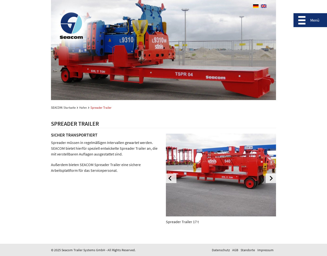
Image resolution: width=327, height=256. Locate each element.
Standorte (248, 250)
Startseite (69, 108)
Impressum (265, 250)
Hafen (83, 108)
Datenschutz (221, 250)
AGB (235, 250)
